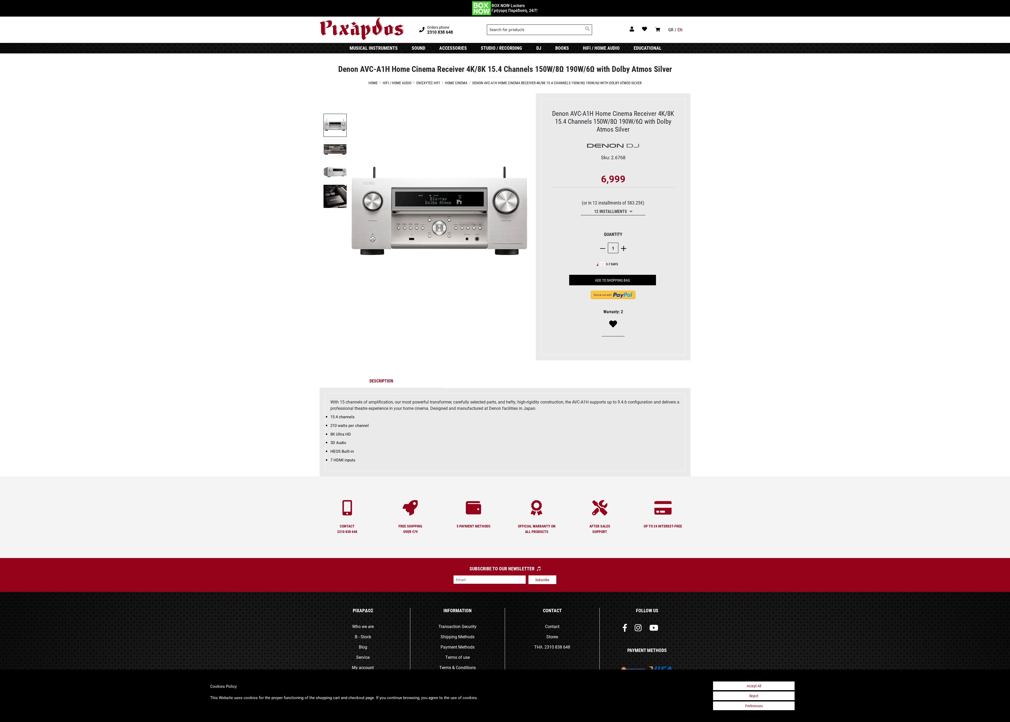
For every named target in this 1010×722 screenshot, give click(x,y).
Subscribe (542, 579)
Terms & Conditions (457, 667)
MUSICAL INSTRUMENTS (374, 48)
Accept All (754, 685)
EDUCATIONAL (647, 48)
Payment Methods (457, 647)
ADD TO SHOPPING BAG (612, 280)
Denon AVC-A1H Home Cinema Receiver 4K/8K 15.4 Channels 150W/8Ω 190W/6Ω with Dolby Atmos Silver (557, 82)
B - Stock (363, 636)
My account (363, 667)
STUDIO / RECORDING (501, 48)
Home (373, 82)
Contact (552, 626)
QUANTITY (613, 234)
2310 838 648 (557, 647)
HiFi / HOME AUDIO (601, 48)
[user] (632, 28)
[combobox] (539, 29)
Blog (363, 647)
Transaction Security (457, 626)
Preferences (754, 705)
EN (680, 30)
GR (670, 30)
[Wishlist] (613, 324)
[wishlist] (644, 28)
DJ (538, 48)
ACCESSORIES (453, 48)
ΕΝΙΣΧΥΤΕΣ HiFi (428, 82)
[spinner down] (604, 248)
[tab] (381, 382)
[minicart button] (657, 29)
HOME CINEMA (456, 82)
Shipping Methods (457, 636)
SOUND (418, 48)
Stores (552, 636)
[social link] (625, 629)
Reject (753, 695)
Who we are (363, 626)
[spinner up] (622, 248)
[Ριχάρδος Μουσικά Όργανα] (361, 29)
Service (363, 657)
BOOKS (562, 48)
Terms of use (457, 657)
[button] (335, 149)
